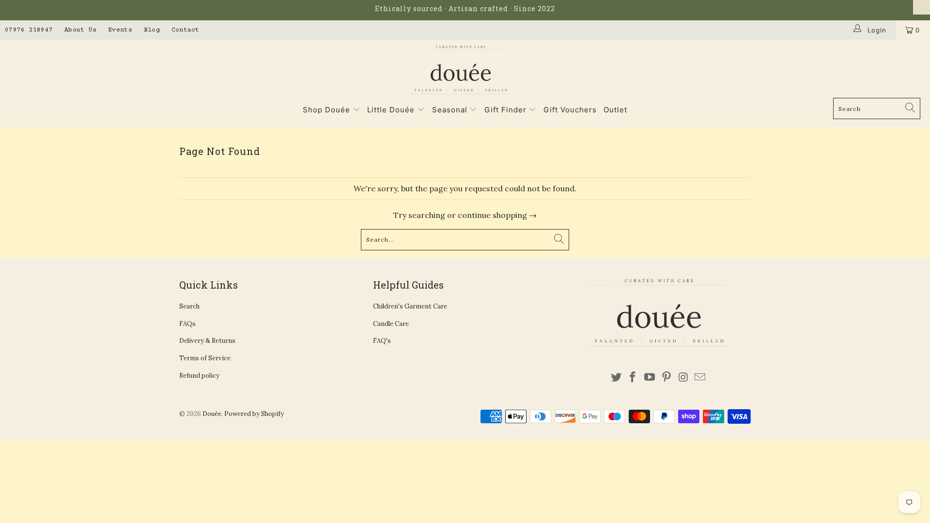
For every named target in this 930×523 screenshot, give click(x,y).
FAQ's (382, 341)
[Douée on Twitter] (616, 377)
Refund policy (199, 375)
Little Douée (392, 109)
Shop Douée (326, 109)
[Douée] (460, 71)
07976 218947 (29, 30)
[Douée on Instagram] (683, 377)
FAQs (187, 324)
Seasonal (451, 109)
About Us (80, 30)
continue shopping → (497, 215)
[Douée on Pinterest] (666, 377)
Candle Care (391, 324)
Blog (152, 30)
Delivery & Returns (207, 341)
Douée (211, 414)
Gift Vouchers (570, 109)
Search (189, 306)
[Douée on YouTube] (650, 377)
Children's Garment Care (410, 306)
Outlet (615, 109)
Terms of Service (205, 358)
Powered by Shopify (254, 414)
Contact (185, 30)
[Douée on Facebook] (633, 377)
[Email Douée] (700, 377)
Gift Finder (505, 109)
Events (120, 30)
